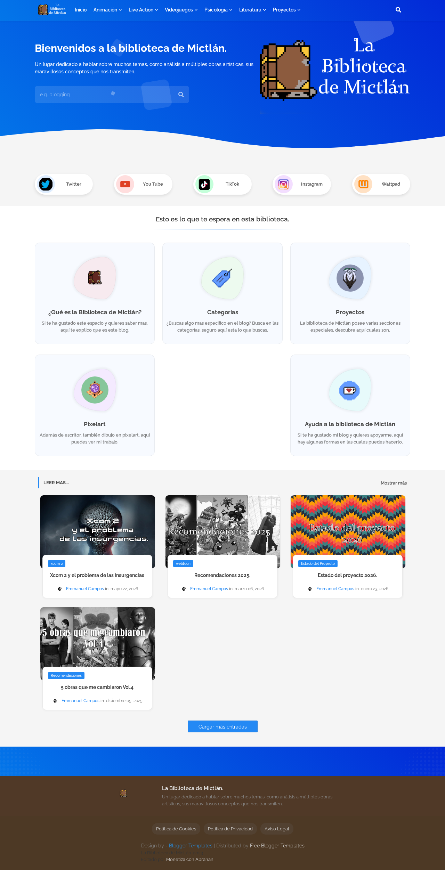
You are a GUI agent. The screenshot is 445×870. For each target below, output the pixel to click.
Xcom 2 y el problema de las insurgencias (97, 575)
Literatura (250, 10)
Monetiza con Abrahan (189, 859)
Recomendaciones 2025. (222, 575)
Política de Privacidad (230, 828)
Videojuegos (179, 10)
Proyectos (284, 10)
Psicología (216, 10)
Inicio (81, 10)
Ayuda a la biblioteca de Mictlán (350, 424)
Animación (105, 10)
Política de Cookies (176, 828)
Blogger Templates (190, 845)
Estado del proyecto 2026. (347, 575)
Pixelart (95, 424)
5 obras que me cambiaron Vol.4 (97, 687)
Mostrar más (394, 483)
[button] (398, 10)
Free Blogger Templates (277, 845)
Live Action (141, 10)
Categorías (222, 312)
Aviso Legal (277, 828)
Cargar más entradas (223, 727)
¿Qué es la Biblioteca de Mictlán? (94, 312)
